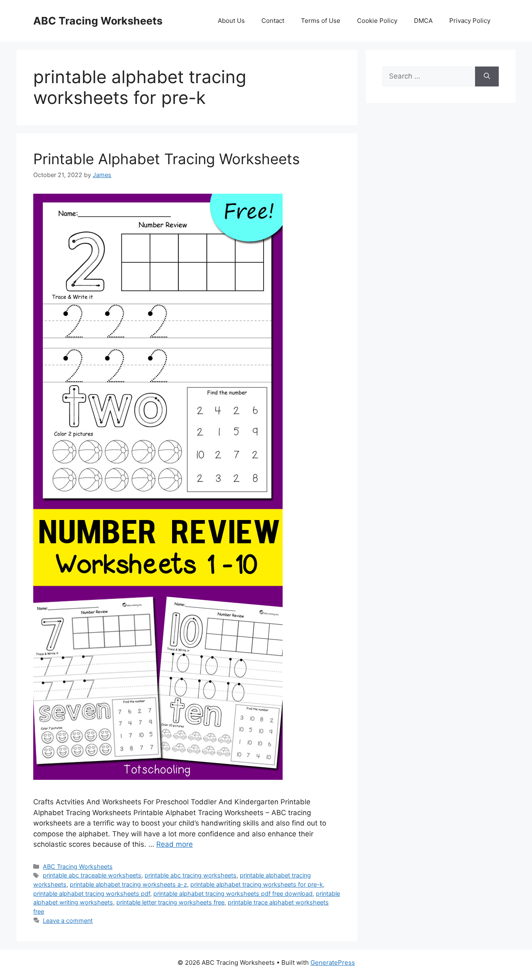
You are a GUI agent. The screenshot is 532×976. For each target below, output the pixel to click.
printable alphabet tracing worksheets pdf (91, 893)
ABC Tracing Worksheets (98, 21)
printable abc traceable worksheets (92, 875)
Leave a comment (68, 920)
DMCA (423, 21)
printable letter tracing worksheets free (170, 902)
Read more (174, 844)
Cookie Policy (377, 21)
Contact (272, 21)
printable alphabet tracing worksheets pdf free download (233, 893)
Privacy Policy (469, 21)
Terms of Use (320, 21)
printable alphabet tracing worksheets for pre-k (256, 884)
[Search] (487, 76)
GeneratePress (332, 962)
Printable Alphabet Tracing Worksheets (166, 159)
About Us (231, 21)
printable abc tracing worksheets (190, 875)
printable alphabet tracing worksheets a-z (128, 884)
